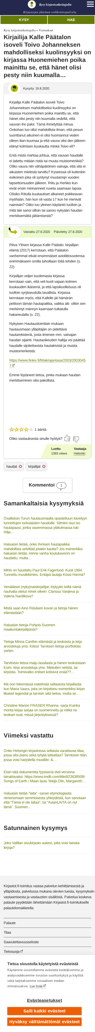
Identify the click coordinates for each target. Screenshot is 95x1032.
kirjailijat (34, 466)
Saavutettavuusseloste (21, 942)
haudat (11, 466)
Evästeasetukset (44, 1000)
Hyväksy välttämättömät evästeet (44, 1021)
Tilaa (7, 932)
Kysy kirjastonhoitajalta (20, 30)
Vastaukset (46, 30)
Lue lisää (36, 986)
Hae (71, 20)
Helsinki (79, 453)
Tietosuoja (11, 951)
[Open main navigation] (90, 4)
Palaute (10, 923)
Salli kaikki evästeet (44, 1011)
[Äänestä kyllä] (67, 438)
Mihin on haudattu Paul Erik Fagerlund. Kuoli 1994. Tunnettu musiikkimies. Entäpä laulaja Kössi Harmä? (44, 572)
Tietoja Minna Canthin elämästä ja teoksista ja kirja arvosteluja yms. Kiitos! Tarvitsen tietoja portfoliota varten (43, 646)
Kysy (24, 20)
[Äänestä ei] (76, 439)
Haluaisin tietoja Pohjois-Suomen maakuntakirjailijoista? (29, 627)
